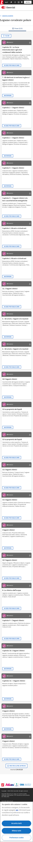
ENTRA (28, 2)
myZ (6, 2)
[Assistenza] (11, 2)
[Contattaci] (15, 2)
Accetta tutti (16, 823)
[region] (16, 822)
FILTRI (7, 36)
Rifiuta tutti (16, 831)
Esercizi (10, 7)
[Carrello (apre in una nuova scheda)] (22, 2)
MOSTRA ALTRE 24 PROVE (18, 766)
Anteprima (8, 95)
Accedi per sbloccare (11, 65)
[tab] (17, 28)
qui (17, 810)
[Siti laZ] (18, 2)
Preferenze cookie (16, 838)
